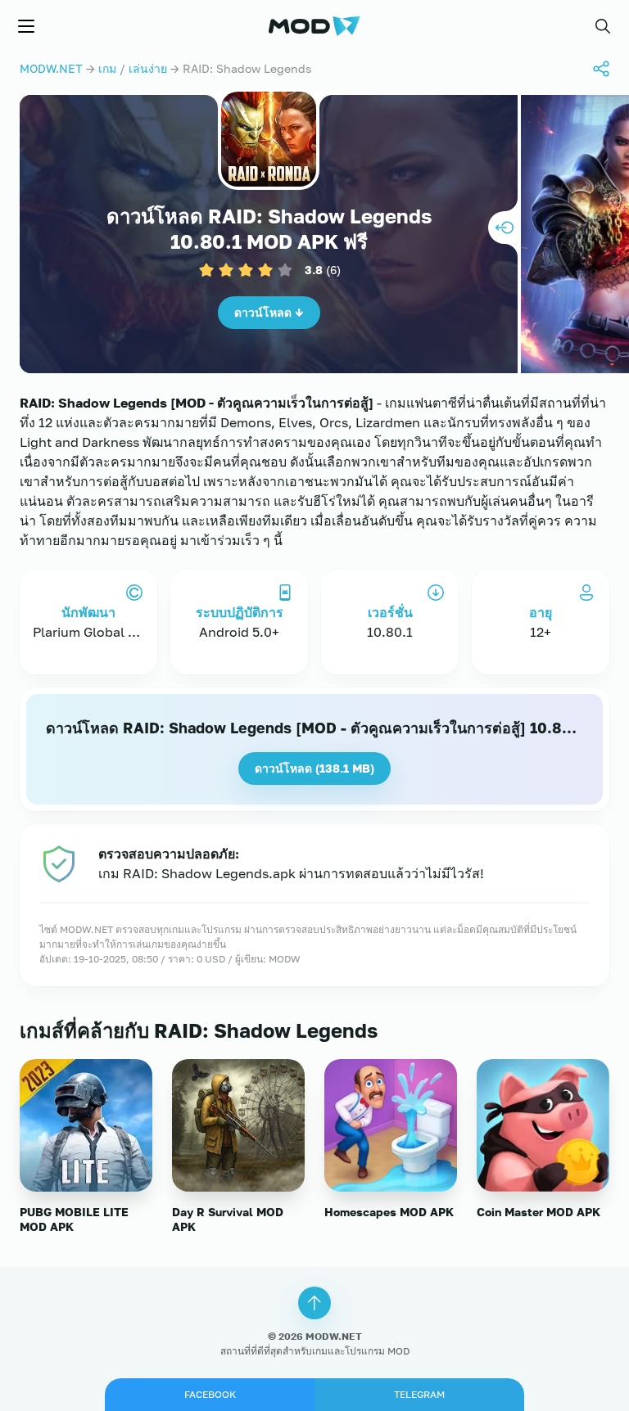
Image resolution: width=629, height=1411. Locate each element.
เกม (107, 68)
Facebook (210, 1394)
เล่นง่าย (148, 68)
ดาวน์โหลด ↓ (269, 312)
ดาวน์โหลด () (314, 768)
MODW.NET (51, 68)
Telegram (419, 1394)
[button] (602, 26)
